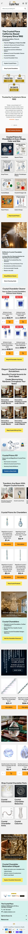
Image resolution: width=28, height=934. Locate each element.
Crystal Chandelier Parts (11, 58)
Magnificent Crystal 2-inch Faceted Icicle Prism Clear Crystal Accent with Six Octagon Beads (20, 568)
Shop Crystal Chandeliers (11, 68)
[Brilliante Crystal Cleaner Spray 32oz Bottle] (7, 302)
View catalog (2, 3)
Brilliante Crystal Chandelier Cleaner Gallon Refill (21, 314)
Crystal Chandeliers (9, 55)
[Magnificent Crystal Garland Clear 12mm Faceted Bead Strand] (8, 686)
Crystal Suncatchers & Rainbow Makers (13, 50)
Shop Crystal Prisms (14, 215)
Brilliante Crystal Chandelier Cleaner (14, 53)
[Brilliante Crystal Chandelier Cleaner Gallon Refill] (21, 302)
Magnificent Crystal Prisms (11, 47)
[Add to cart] (9, 322)
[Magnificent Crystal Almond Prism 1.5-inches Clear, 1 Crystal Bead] (21, 522)
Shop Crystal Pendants (14, 583)
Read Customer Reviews (14, 130)
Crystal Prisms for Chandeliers (14, 512)
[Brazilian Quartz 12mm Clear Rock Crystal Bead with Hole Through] (8, 752)
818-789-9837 (7, 909)
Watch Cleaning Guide (10, 281)
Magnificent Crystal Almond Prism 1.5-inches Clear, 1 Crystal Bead (20, 534)
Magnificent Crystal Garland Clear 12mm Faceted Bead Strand (9, 699)
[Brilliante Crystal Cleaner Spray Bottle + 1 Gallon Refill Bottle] (21, 332)
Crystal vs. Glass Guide (10, 471)
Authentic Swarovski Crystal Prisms (14, 45)
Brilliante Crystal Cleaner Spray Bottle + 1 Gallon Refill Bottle (21, 344)
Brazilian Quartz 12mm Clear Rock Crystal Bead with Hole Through (9, 765)
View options (7, 544)
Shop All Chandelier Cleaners (14, 359)
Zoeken (25, 8)
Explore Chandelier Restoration (12, 880)
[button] (5, 320)
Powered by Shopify (19, 927)
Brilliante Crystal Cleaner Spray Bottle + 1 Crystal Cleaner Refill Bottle (7, 345)
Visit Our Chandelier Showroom (12, 638)
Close (14, 916)
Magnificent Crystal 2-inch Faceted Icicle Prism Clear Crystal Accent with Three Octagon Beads (7, 568)
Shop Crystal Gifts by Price (14, 430)
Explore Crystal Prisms (10, 63)
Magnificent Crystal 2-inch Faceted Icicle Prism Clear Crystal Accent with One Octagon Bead (7, 535)
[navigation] (11, 125)
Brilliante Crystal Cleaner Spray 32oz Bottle (7, 314)
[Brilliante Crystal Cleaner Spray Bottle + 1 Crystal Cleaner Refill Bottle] (7, 332)
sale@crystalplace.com (9, 912)
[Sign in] (23, 3)
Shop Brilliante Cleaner (10, 276)
